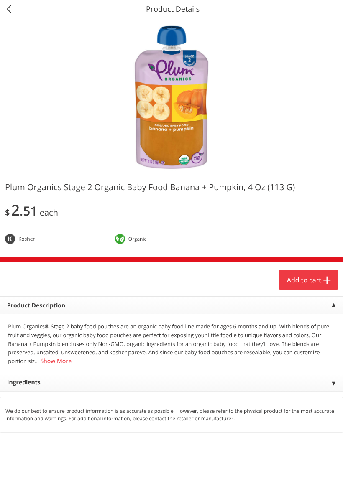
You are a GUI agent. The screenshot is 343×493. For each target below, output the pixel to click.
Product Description (36, 306)
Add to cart (304, 280)
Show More (56, 361)
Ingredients (24, 382)
